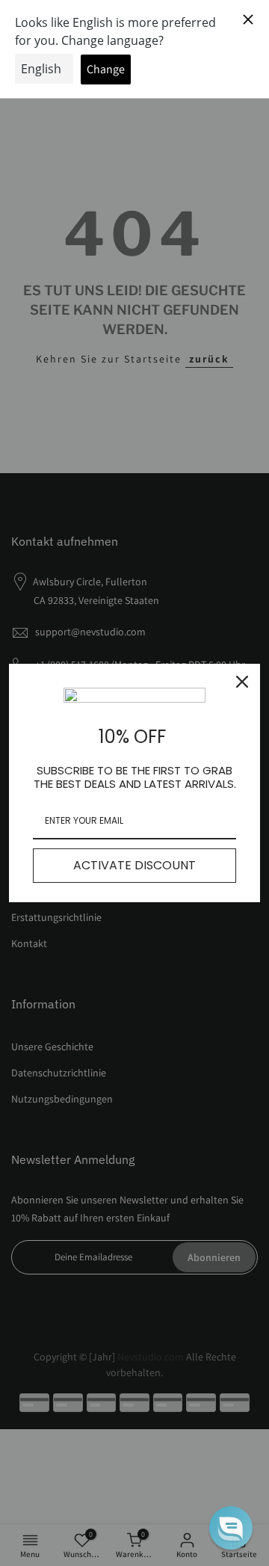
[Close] (242, 682)
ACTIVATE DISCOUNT (134, 865)
